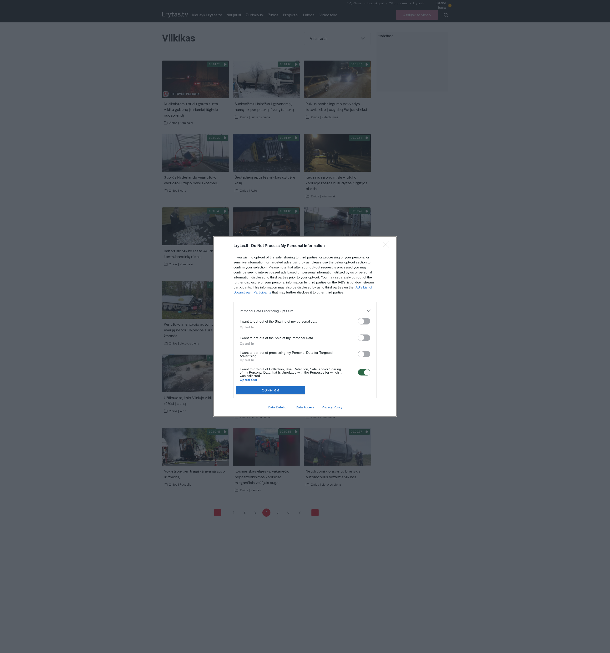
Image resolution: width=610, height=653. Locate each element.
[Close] (387, 246)
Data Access (305, 407)
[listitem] (305, 310)
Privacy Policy (332, 407)
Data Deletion (278, 407)
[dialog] (305, 326)
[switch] (364, 321)
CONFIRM (271, 390)
